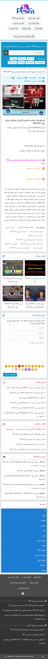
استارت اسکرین (37, 81)
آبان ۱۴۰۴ (22, 58)
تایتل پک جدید (38, 248)
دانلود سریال (34, 582)
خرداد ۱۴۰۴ (12, 62)
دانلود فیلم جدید (13, 577)
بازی (44, 535)
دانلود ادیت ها (41, 555)
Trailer (43, 520)
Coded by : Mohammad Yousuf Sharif (20, 656)
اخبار (44, 530)
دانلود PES (42, 550)
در (24, 464)
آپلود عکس (26, 577)
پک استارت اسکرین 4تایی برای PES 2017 (30, 240)
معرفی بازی (42, 560)
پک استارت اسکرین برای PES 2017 (32, 244)
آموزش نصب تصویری (34, 168)
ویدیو (44, 570)
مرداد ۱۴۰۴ (30, 62)
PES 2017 (27, 81)
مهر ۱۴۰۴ (13, 58)
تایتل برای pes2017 (11, 244)
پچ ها (44, 545)
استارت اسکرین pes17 (36, 236)
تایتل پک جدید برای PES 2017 (19, 248)
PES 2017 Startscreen (25, 227)
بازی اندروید (41, 540)
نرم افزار (43, 565)
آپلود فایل (37, 577)
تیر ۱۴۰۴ (21, 62)
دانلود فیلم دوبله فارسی (18, 582)
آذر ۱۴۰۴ (30, 58)
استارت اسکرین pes (36, 231)
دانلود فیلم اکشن (24, 588)
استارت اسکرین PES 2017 (18, 231)
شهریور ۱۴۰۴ (40, 62)
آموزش (43, 525)
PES (44, 516)
